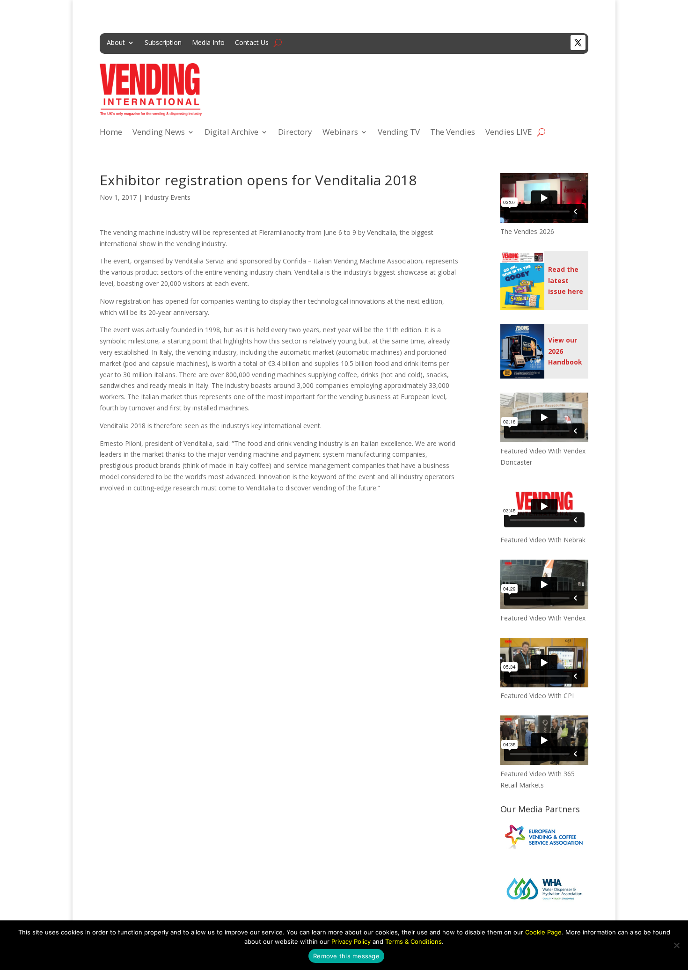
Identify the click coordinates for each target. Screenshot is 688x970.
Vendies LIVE (508, 133)
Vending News (158, 133)
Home (111, 133)
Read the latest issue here (565, 280)
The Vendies (452, 133)
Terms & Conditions (413, 941)
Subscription (163, 43)
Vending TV (399, 133)
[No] (676, 945)
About (116, 43)
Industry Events (167, 197)
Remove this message (346, 956)
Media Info (208, 43)
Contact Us (252, 43)
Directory (295, 133)
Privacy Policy (351, 941)
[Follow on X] (578, 42)
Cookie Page (543, 932)
